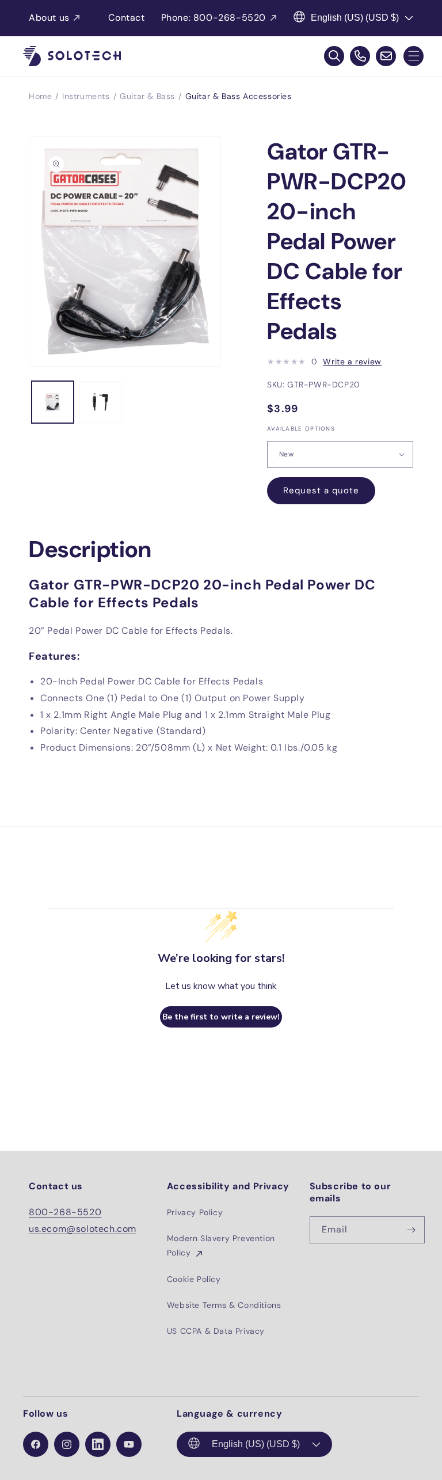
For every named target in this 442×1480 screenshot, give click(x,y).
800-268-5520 (65, 1212)
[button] (413, 56)
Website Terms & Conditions (224, 1305)
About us (49, 18)
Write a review (352, 361)
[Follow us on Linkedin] (97, 1444)
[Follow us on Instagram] (66, 1444)
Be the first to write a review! (221, 1016)
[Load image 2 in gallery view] (100, 402)
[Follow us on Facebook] (35, 1444)
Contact (126, 18)
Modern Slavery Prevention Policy (221, 1245)
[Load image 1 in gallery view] (53, 402)
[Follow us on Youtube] (129, 1444)
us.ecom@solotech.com (82, 1229)
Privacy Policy (195, 1212)
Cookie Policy (194, 1279)
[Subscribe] (411, 1229)
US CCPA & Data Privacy (216, 1331)
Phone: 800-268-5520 (213, 18)
